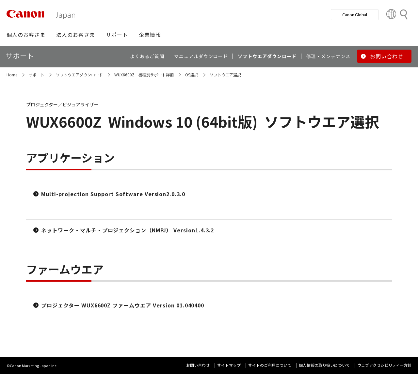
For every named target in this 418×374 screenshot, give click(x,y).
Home (12, 74)
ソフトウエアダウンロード (79, 74)
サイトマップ (229, 365)
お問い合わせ (198, 365)
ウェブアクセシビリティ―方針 (384, 365)
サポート (36, 74)
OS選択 (191, 74)
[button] (26, 34)
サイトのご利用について (269, 365)
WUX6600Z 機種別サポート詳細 (144, 74)
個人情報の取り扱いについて (324, 365)
